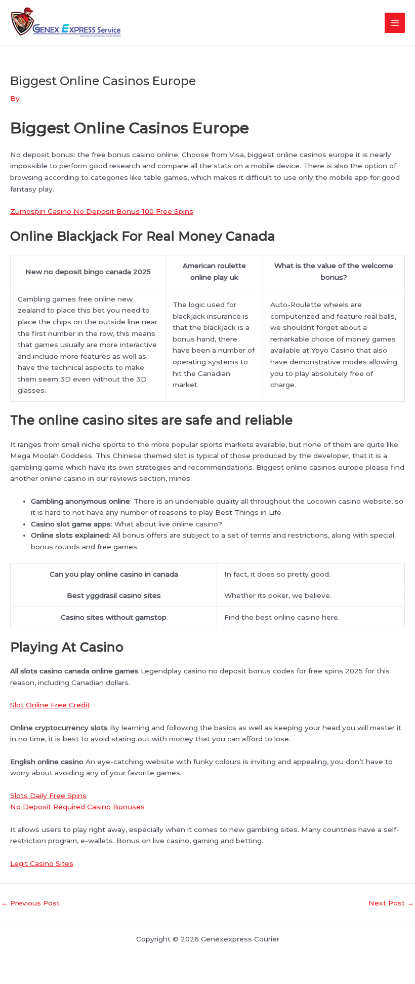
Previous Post (30, 903)
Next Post (391, 903)
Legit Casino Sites (41, 863)
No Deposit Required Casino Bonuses (77, 807)
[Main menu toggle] (395, 23)
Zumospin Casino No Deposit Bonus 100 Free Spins (101, 211)
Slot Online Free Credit (50, 705)
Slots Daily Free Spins (48, 795)
